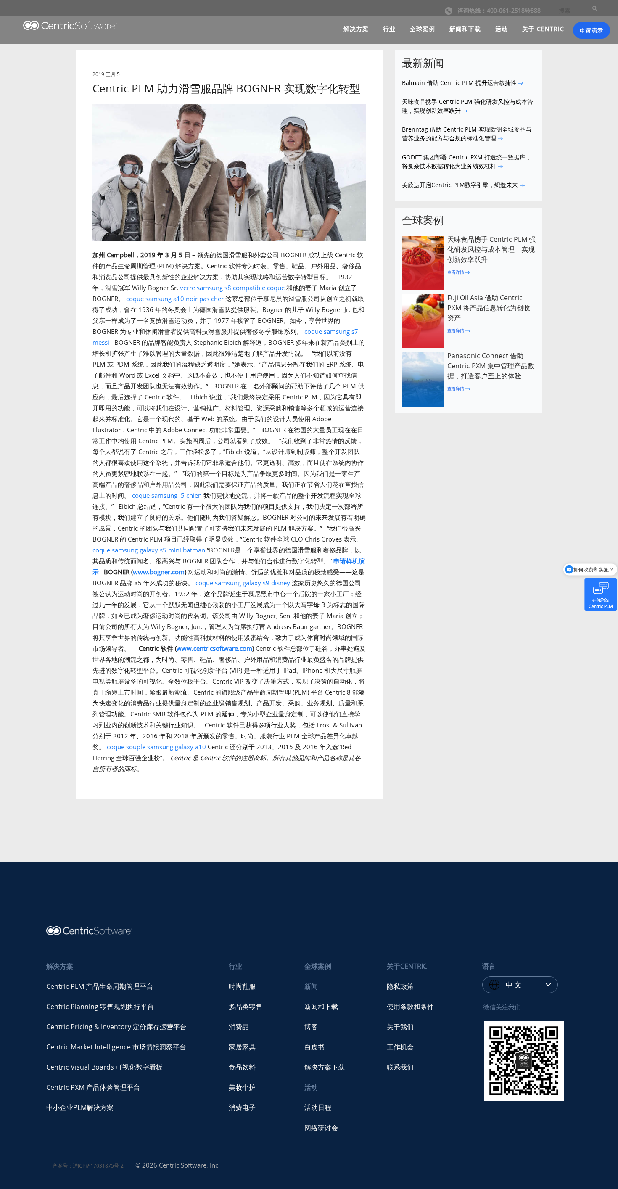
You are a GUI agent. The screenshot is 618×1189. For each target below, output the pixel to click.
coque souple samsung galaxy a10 (156, 746)
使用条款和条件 (410, 1006)
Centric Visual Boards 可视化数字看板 (104, 1067)
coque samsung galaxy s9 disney (242, 583)
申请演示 (591, 30)
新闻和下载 (465, 29)
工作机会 (400, 1047)
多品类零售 (245, 1006)
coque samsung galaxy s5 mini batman (148, 550)
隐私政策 (400, 986)
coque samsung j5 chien (167, 495)
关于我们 (400, 1026)
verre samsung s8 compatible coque (232, 287)
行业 (389, 29)
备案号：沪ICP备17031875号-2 (88, 1165)
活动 (501, 29)
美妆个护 (242, 1087)
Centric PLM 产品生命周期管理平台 (99, 986)
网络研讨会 (321, 1127)
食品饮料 (242, 1067)
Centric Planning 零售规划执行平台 (100, 1006)
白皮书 (314, 1047)
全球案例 (422, 29)
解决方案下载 (324, 1067)
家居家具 (242, 1047)
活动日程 (317, 1107)
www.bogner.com (159, 572)
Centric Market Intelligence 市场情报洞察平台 (116, 1047)
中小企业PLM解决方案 (80, 1107)
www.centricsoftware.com (214, 648)
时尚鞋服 (242, 986)
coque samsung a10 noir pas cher (175, 298)
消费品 (239, 1026)
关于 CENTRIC (543, 29)
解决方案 (356, 29)
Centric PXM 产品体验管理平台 (93, 1087)
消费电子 (242, 1107)
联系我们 (400, 1067)
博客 (311, 1026)
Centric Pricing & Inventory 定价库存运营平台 (116, 1026)
